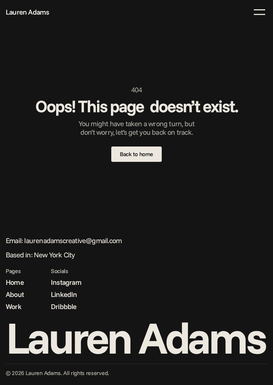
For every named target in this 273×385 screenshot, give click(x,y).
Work (13, 306)
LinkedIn (64, 294)
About (15, 294)
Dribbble (64, 306)
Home (15, 282)
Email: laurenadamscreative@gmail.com (64, 240)
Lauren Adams (27, 11)
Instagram (66, 282)
